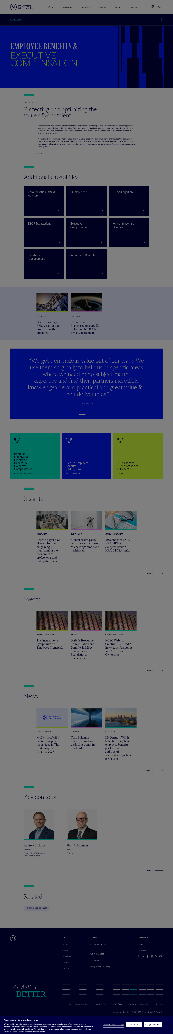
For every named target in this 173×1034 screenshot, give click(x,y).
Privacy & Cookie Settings (113, 1025)
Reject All (134, 1025)
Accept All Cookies (152, 1025)
